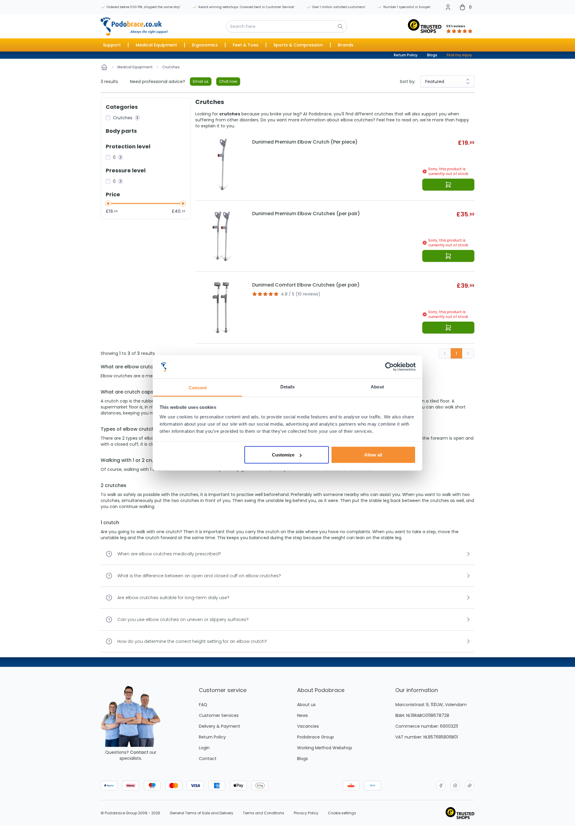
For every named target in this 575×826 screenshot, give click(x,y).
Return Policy (405, 55)
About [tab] (377, 386)
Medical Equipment (135, 67)
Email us (200, 81)
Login (204, 748)
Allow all (373, 454)
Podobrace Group (315, 737)
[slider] (108, 203)
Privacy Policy (306, 813)
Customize (283, 454)
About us (306, 705)
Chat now (228, 81)
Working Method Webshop (324, 748)
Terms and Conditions (263, 813)
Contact (139, 752)
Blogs (432, 55)
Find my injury (459, 55)
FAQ (203, 705)
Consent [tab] (198, 387)
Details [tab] (287, 386)
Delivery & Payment (219, 726)
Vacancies (308, 726)
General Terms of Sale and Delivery (201, 813)
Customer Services (219, 715)
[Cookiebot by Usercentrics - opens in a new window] (389, 366)
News (302, 715)
